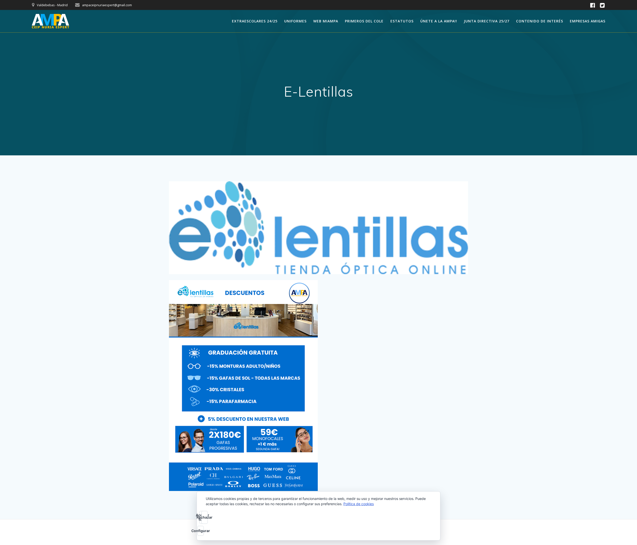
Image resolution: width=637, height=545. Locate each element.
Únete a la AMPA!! (438, 21)
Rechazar (204, 517)
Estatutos (402, 21)
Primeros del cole (364, 21)
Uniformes (295, 21)
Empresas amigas (587, 21)
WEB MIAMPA (325, 21)
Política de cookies (358, 504)
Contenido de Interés (539, 21)
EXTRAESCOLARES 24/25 (254, 21)
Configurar (200, 531)
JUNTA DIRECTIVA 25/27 (486, 21)
